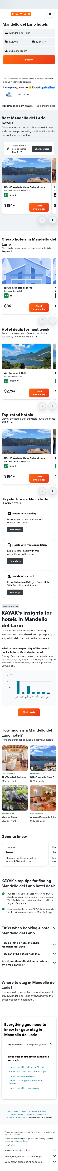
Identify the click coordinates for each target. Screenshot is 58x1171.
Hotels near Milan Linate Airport (24, 1088)
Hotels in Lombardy (35, 1114)
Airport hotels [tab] (14, 1044)
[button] (5, 14)
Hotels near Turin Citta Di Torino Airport (28, 1071)
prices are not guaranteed (16, 1141)
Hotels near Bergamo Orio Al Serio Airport (26, 1082)
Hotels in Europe (38, 1111)
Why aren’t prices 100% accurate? (24, 1161)
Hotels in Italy (17, 1114)
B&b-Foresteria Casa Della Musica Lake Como (26, 187)
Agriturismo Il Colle (15, 373)
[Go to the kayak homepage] (21, 14)
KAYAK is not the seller (17, 1150)
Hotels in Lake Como (15, 1117)
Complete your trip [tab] (37, 1044)
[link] (15, 529)
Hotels (25, 1111)
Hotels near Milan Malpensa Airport (26, 1067)
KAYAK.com (13, 1111)
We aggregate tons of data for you (24, 1156)
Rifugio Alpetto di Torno (18, 287)
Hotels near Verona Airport (22, 1076)
